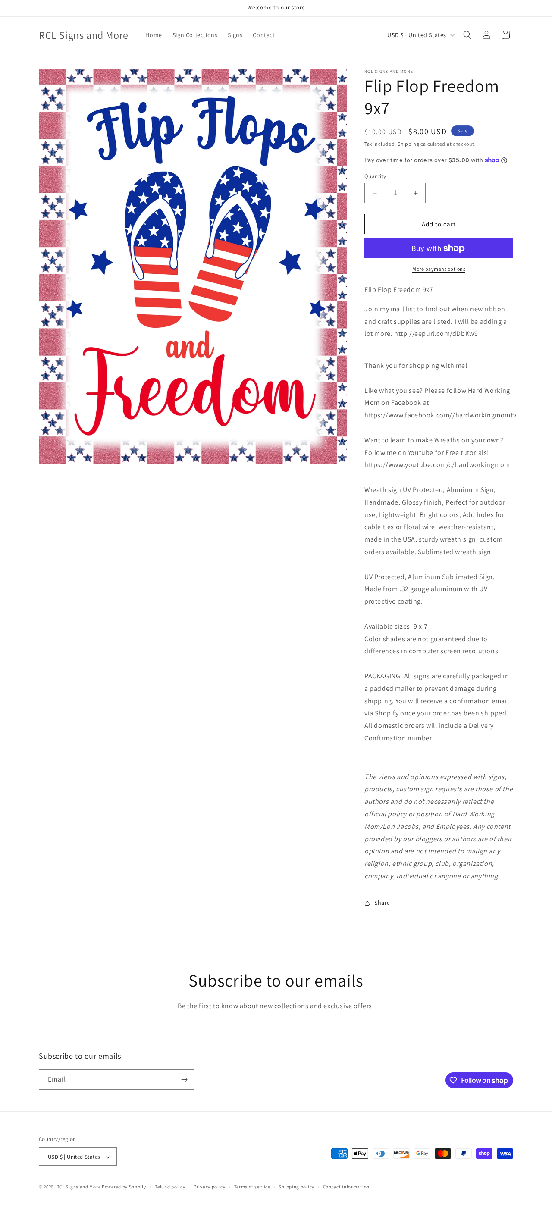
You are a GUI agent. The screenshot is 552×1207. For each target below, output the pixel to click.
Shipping (409, 144)
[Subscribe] (184, 1079)
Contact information (346, 1187)
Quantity (375, 176)
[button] (467, 34)
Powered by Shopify (124, 1187)
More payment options (438, 269)
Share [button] (382, 902)
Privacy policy (210, 1187)
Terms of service (252, 1187)
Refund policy (169, 1187)
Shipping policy (296, 1187)
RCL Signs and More (78, 1187)
